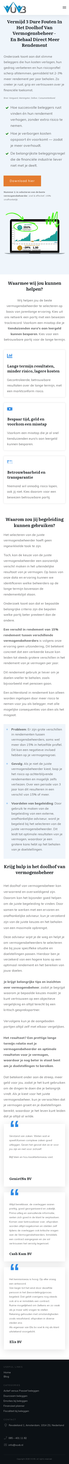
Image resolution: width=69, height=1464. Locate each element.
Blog (6, 1376)
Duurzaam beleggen (15, 1395)
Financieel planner (14, 1405)
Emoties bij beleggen (16, 1400)
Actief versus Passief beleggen (21, 1390)
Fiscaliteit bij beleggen (16, 1411)
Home (7, 1372)
